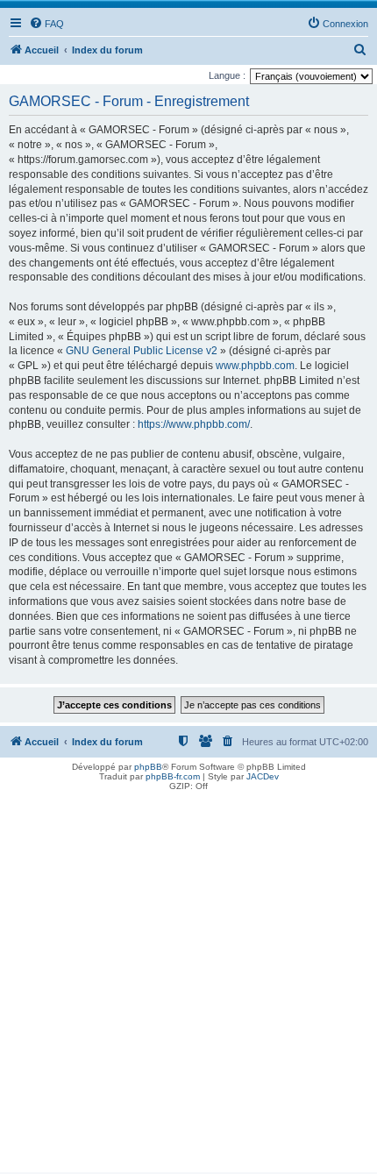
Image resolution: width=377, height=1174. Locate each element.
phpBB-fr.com (173, 776)
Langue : (227, 75)
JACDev (262, 776)
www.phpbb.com (255, 365)
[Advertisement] (188, 983)
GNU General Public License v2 (141, 351)
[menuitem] (46, 23)
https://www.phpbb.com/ (194, 424)
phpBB (148, 767)
